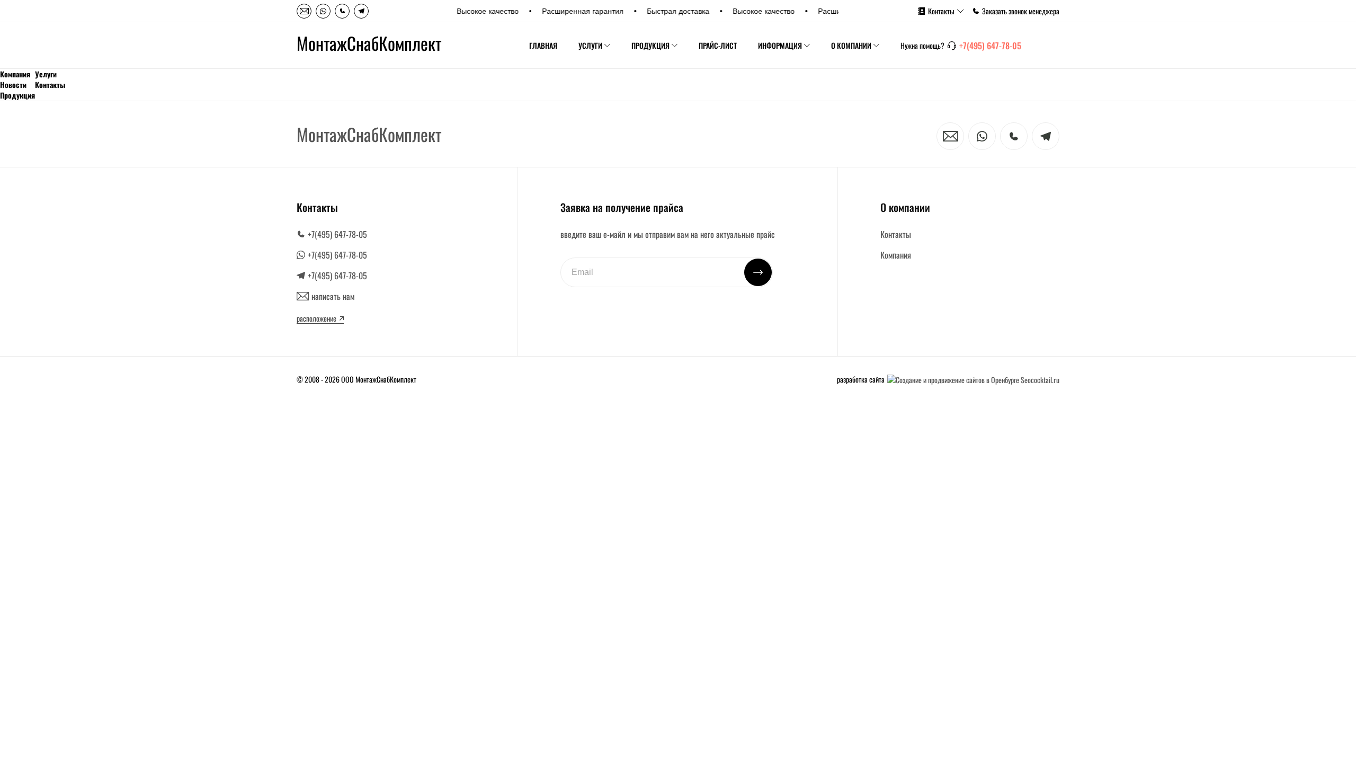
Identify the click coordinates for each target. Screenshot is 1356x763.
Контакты (941, 11)
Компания (15, 74)
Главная (543, 45)
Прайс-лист (718, 45)
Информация (780, 45)
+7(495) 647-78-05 (990, 45)
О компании (851, 45)
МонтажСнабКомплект (369, 43)
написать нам (332, 296)
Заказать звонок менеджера (1020, 11)
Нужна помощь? (922, 45)
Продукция (650, 45)
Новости (13, 84)
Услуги (590, 45)
